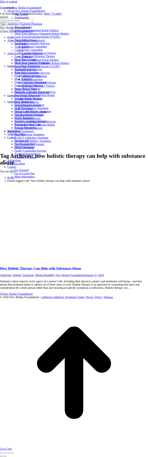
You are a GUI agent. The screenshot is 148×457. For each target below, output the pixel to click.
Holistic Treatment (23, 275)
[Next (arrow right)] (5, 456)
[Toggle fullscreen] (8, 453)
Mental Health (43, 275)
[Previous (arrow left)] (1, 456)
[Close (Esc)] (1, 453)
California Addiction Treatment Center (62, 297)
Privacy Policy (94, 297)
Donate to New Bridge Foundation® (21, 7)
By (68, 275)
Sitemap (108, 297)
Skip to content (8, 1)
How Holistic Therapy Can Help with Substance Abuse (40, 268)
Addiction (5, 275)
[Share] (5, 453)
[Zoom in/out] (12, 453)
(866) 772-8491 (53, 13)
